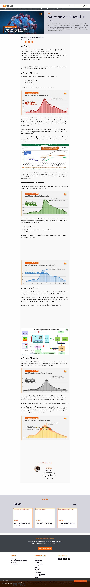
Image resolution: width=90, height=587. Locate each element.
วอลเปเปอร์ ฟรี (38, 576)
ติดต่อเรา (13, 562)
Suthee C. (49, 470)
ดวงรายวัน (37, 566)
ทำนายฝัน (13, 9)
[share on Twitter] (29, 42)
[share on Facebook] (26, 42)
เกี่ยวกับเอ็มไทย (14, 564)
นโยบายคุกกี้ (14, 559)
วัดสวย (48, 9)
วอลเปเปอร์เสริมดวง (40, 9)
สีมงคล (36, 577)
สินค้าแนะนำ (70, 6)
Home (22, 37)
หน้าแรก (6, 9)
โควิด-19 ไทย (48, 463)
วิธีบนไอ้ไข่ (37, 569)
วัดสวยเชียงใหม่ (38, 561)
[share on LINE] (32, 42)
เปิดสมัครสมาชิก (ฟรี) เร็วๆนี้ (45, 548)
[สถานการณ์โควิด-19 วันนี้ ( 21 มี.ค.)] (22, 513)
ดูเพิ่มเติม (75, 505)
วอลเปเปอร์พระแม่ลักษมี (40, 574)
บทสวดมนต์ (55, 9)
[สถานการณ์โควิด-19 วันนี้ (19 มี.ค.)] (67, 513)
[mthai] (8, 6)
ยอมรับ (76, 581)
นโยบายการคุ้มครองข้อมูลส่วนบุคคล (19, 561)
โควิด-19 (49, 13)
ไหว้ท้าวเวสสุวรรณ (39, 571)
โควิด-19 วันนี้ (41, 463)
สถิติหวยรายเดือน (39, 564)
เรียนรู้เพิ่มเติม (83, 581)
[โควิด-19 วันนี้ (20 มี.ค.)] (45, 513)
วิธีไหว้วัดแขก (38, 572)
